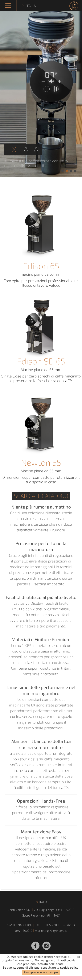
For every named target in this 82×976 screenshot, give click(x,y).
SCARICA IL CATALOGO (41, 495)
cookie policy (69, 967)
